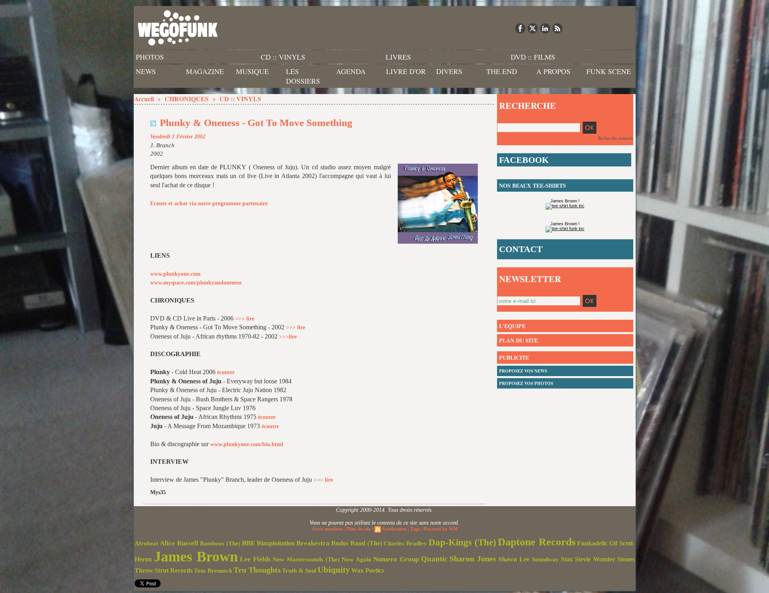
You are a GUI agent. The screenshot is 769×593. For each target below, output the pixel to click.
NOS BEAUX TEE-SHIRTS (532, 185)
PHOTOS (150, 57)
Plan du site (359, 529)
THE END (501, 71)
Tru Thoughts (257, 569)
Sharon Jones (472, 558)
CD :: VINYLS (283, 57)
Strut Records (174, 570)
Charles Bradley (405, 543)
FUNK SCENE (608, 71)
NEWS (146, 71)
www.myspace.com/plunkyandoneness (196, 283)
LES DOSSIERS (303, 76)
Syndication (394, 529)
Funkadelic (592, 543)
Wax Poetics (367, 570)
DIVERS (449, 71)
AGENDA (351, 71)
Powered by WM (440, 529)
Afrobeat (146, 543)
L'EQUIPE (512, 326)
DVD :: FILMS (533, 57)
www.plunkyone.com (175, 274)
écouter (226, 372)
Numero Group (396, 559)
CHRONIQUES (187, 98)
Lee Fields (255, 559)
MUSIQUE (252, 71)
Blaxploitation (276, 543)
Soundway (545, 559)
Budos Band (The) (356, 543)
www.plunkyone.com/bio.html (246, 444)
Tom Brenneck (213, 570)
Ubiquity (334, 570)
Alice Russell (179, 543)
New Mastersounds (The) (306, 559)
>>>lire (288, 337)
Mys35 (158, 492)
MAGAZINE (205, 71)
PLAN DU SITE (518, 340)
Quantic (434, 559)
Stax (567, 559)
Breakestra (313, 543)
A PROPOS (553, 71)
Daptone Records (537, 542)
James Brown (196, 557)
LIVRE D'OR (406, 71)
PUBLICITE (514, 357)
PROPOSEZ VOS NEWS (523, 371)
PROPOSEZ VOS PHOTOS (526, 383)
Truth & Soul (299, 570)
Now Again (356, 559)
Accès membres (327, 529)
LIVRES (398, 57)
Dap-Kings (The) (462, 542)
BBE (248, 543)
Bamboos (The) (220, 543)
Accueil (144, 98)
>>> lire (244, 319)
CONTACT (521, 249)
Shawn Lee (513, 559)
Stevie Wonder (595, 559)
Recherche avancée (615, 138)
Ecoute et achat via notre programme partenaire (209, 203)
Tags (415, 529)
